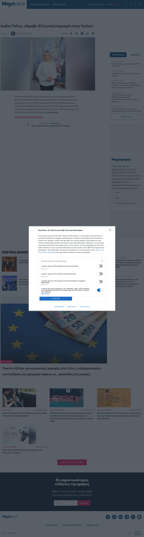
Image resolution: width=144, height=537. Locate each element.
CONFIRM (56, 299)
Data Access (72, 307)
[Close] (111, 230)
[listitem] (72, 261)
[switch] (100, 266)
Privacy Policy (85, 307)
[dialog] (72, 268)
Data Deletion (59, 307)
